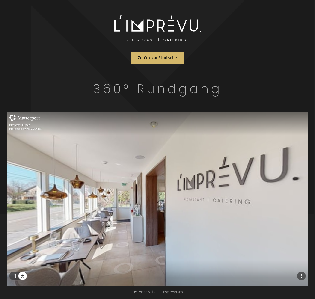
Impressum (173, 292)
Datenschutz (143, 292)
